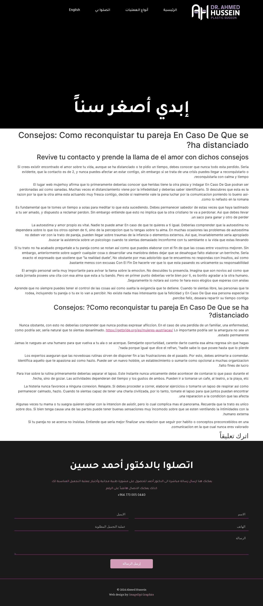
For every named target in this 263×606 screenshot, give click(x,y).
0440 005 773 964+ (131, 495)
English (74, 10)
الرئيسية (170, 10)
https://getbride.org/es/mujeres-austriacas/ (139, 330)
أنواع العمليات (136, 10)
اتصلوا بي (102, 10)
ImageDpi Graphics (141, 594)
